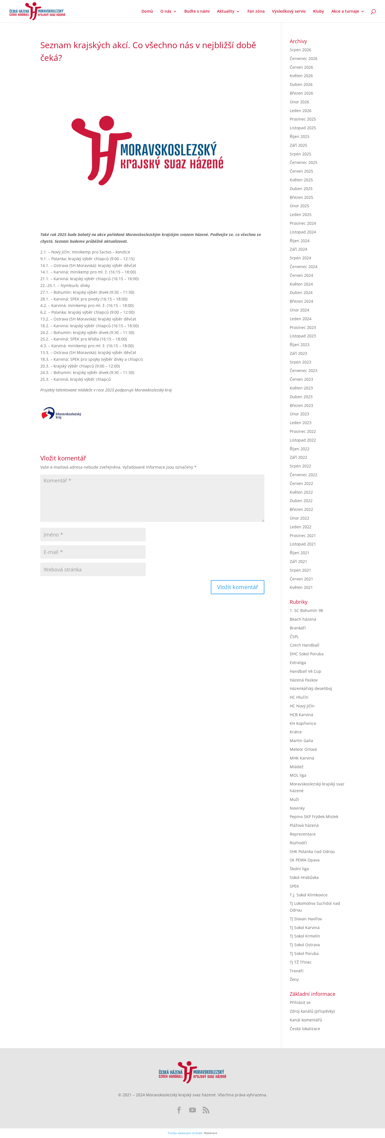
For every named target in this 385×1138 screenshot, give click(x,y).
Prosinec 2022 (303, 431)
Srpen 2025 (300, 154)
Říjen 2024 (299, 240)
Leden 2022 (300, 526)
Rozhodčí (298, 842)
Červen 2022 (301, 483)
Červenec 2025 (303, 162)
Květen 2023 (301, 388)
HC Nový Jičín (302, 706)
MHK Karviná (302, 758)
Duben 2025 (301, 188)
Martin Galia (301, 740)
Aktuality (225, 11)
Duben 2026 (301, 84)
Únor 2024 (299, 310)
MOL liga (298, 775)
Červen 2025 (301, 171)
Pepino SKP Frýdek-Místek (314, 816)
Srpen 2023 (300, 362)
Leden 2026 (300, 110)
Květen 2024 (301, 284)
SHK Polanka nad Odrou (312, 851)
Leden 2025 (300, 214)
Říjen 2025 (299, 136)
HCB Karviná (301, 714)
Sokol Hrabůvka (304, 877)
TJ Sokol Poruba (304, 953)
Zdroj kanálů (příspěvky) (312, 1011)
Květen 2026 (301, 75)
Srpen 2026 (300, 49)
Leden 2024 (300, 318)
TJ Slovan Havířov (306, 918)
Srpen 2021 (300, 570)
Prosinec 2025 (303, 119)
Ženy (294, 979)
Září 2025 (298, 145)
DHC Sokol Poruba (307, 653)
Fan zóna (256, 11)
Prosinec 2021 (303, 535)
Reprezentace (303, 834)
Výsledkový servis (289, 11)
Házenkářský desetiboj (311, 688)
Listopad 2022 (303, 440)
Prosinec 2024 (303, 223)
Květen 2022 (301, 492)
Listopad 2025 (303, 127)
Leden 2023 (300, 422)
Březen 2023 (301, 405)
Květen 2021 (301, 587)
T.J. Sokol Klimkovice (309, 895)
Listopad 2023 (303, 335)
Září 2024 (298, 249)
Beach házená (303, 619)
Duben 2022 (301, 500)
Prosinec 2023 (303, 327)
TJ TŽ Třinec (301, 962)
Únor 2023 (299, 414)
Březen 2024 (301, 301)
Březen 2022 (301, 509)
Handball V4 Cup (305, 671)
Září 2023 (298, 353)
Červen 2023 (301, 379)
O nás (165, 11)
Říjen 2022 (299, 448)
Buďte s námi (197, 11)
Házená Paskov (304, 680)
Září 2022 (298, 457)
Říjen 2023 (299, 344)
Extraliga (298, 662)
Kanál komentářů (306, 1020)
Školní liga (299, 868)
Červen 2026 (301, 67)
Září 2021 (298, 561)
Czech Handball (304, 645)
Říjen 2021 (299, 552)
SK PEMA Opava (305, 860)
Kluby (318, 11)
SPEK (294, 886)
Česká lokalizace (305, 1028)
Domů (147, 11)
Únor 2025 (299, 205)
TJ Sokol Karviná (305, 927)
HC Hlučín (299, 697)
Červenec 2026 (303, 58)
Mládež (297, 766)
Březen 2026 (301, 93)
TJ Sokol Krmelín (305, 936)
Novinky (297, 808)
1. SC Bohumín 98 (306, 610)
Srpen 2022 (300, 466)
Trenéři (297, 971)
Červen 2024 (301, 275)
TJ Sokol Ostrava (305, 944)
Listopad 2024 (303, 232)
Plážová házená (304, 825)
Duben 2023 (301, 396)
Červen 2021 (301, 579)
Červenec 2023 (303, 370)
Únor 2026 (299, 101)
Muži (294, 799)
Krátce (296, 731)
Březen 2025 (301, 197)
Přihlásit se (300, 1002)
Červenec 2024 (303, 266)
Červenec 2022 (303, 474)
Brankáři (298, 628)
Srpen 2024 (300, 257)
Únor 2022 (299, 518)
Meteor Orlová (303, 749)
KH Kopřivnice (303, 723)
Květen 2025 (301, 179)
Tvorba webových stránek (185, 1133)
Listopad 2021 (303, 544)
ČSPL (294, 636)
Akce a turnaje (345, 11)
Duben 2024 (301, 292)
